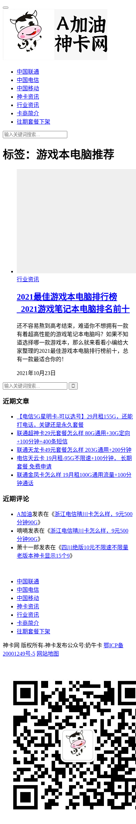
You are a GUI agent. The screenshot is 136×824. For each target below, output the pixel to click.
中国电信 (28, 80)
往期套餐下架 (33, 122)
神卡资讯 (28, 97)
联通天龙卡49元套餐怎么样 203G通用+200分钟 (74, 450)
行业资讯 (28, 105)
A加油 (24, 514)
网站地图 (48, 654)
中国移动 (28, 88)
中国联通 (28, 72)
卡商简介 (28, 113)
